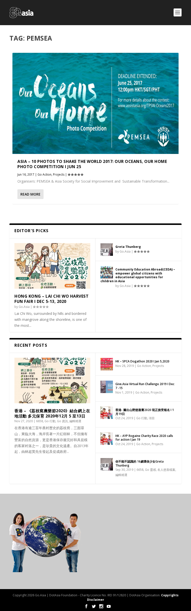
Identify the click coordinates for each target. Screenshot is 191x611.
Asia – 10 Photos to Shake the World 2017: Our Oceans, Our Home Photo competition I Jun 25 (92, 164)
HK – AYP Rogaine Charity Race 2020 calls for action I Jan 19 (144, 438)
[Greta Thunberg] (106, 249)
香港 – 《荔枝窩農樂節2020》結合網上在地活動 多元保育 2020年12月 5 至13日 (52, 413)
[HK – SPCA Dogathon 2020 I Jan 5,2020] (106, 364)
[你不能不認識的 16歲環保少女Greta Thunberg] (106, 464)
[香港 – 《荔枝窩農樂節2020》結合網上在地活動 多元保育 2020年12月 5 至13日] (52, 380)
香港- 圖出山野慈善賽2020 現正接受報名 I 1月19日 (144, 412)
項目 (152, 418)
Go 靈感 (150, 470)
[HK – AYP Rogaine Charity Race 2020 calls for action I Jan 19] (106, 438)
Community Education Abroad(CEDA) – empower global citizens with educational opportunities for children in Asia (137, 275)
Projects (58, 174)
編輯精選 (75, 421)
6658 (39, 421)
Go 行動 (50, 421)
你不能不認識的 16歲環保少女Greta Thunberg (139, 463)
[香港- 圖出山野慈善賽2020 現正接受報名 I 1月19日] (106, 413)
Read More (30, 194)
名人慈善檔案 (166, 470)
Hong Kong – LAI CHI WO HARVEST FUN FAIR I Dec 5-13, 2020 (51, 298)
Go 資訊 (62, 421)
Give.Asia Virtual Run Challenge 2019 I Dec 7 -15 (144, 386)
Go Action (44, 174)
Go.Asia (24, 307)
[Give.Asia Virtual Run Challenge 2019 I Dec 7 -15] (106, 387)
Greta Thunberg (128, 247)
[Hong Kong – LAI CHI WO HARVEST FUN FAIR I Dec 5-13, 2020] (52, 266)
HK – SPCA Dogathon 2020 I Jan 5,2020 (142, 361)
